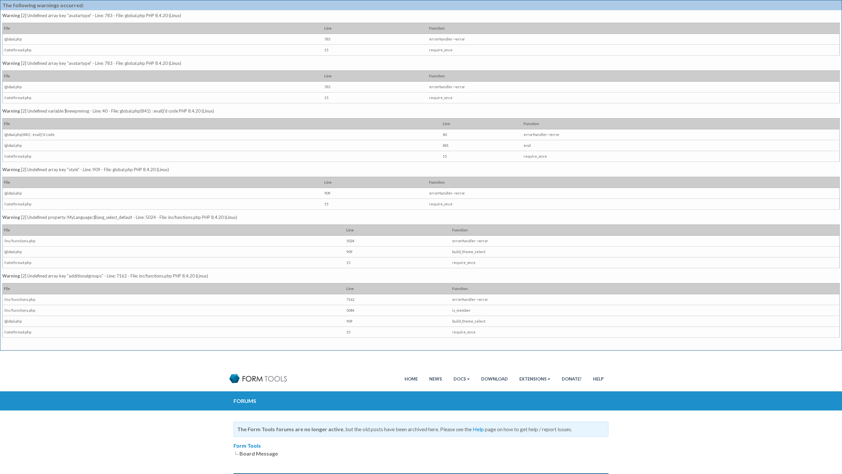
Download (494, 379)
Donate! (572, 379)
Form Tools (247, 445)
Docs (460, 379)
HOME (411, 379)
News (435, 379)
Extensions (533, 379)
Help (598, 379)
